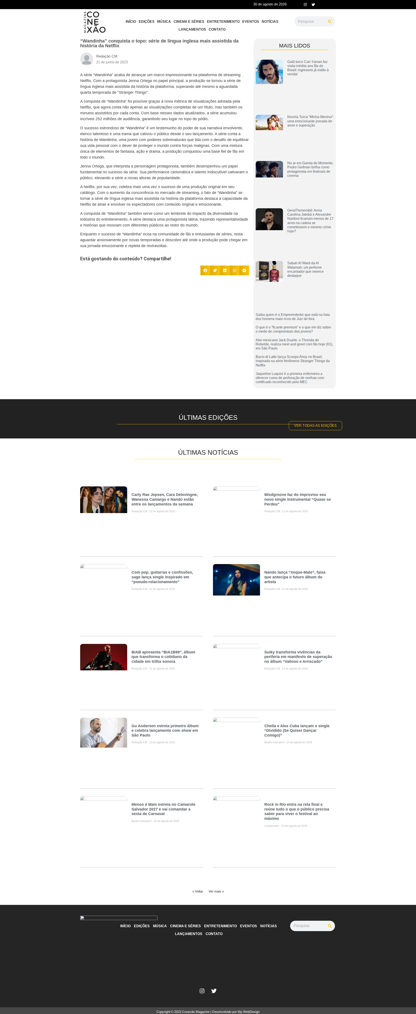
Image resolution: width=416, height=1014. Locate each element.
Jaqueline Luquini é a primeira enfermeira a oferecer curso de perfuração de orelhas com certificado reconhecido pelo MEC (290, 378)
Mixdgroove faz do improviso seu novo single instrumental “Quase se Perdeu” (297, 499)
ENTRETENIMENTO (223, 21)
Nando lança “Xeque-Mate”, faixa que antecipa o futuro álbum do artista (294, 577)
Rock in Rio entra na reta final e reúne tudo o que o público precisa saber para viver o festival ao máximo (296, 811)
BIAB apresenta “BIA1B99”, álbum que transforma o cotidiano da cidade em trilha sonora (163, 657)
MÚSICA (164, 21)
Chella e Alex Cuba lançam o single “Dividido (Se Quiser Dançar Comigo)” (297, 730)
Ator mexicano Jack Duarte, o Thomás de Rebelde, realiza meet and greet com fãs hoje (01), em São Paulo (294, 344)
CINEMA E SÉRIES (189, 21)
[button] (205, 270)
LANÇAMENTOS (192, 29)
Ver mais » (216, 891)
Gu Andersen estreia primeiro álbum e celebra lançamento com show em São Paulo (165, 730)
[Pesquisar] (330, 21)
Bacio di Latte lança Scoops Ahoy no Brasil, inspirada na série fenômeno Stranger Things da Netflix (293, 361)
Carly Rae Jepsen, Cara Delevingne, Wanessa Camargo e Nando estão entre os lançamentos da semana (165, 499)
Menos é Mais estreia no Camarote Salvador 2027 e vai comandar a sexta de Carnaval (163, 809)
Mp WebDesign (249, 1012)
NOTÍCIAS (270, 21)
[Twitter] (313, 4)
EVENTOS (250, 21)
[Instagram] (305, 4)
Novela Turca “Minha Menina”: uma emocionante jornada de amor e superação (310, 121)
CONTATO (217, 29)
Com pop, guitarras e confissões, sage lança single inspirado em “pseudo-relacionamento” (162, 577)
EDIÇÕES (146, 21)
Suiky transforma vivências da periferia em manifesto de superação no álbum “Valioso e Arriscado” (298, 657)
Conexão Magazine (196, 1012)
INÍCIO (131, 21)
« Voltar (197, 891)
